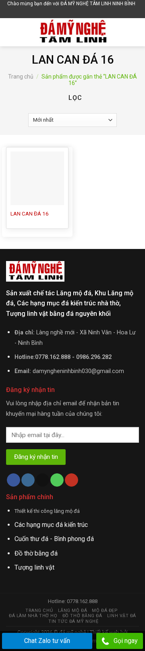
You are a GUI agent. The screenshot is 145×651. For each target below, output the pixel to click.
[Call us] (57, 480)
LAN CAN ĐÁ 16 (29, 213)
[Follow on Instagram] (28, 480)
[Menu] (11, 32)
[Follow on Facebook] (13, 480)
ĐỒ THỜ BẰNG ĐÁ (82, 615)
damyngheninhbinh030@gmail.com (78, 371)
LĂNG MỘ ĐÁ (72, 610)
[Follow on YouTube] (71, 480)
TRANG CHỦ (39, 610)
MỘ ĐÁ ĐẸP (105, 610)
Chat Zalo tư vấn (47, 641)
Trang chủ (20, 76)
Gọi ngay (126, 641)
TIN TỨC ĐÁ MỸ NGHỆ (73, 621)
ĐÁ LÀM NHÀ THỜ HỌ (33, 615)
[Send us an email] (42, 480)
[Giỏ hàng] (74, 13)
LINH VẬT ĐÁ (121, 615)
